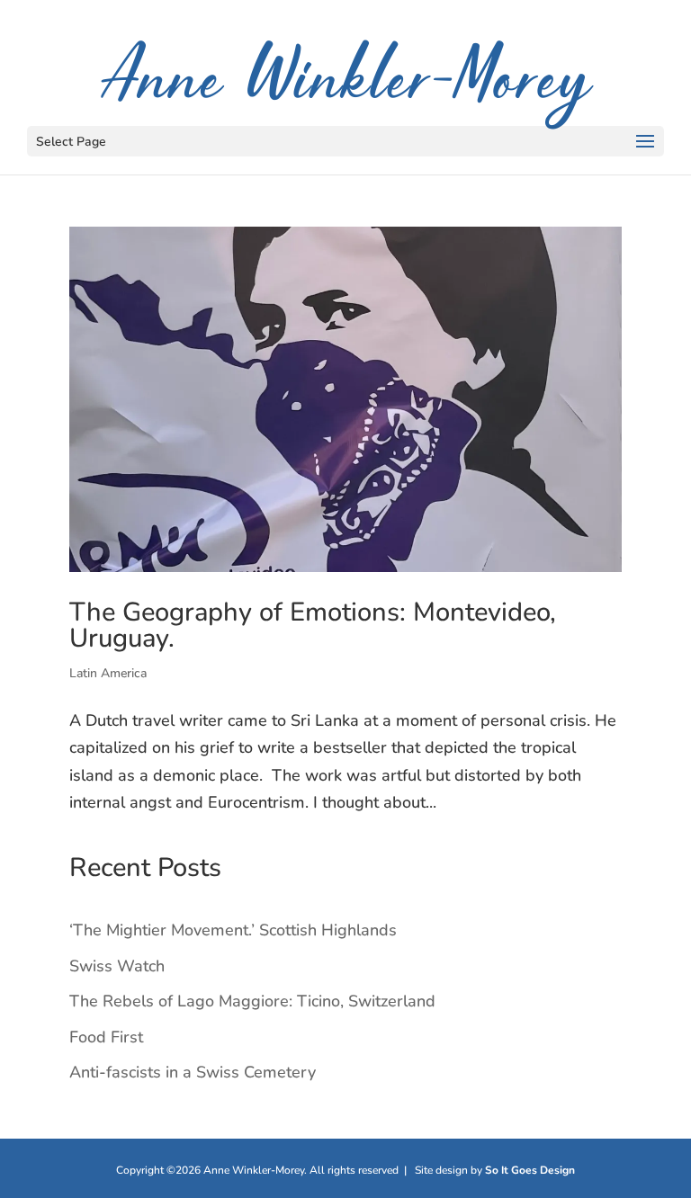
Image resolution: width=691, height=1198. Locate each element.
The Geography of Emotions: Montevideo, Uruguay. (312, 625)
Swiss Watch (117, 966)
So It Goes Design (530, 1170)
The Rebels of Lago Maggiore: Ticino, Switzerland (252, 1001)
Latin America (108, 673)
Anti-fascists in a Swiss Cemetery (192, 1072)
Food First (106, 1037)
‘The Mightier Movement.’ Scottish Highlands (233, 930)
